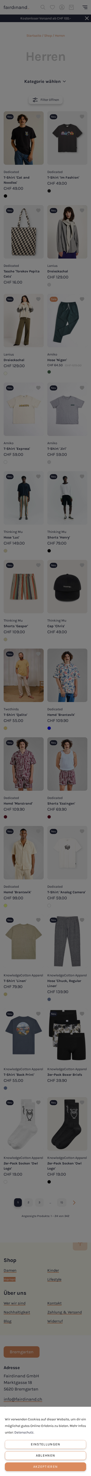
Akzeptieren (45, 1467)
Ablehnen (45, 1455)
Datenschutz (23, 1432)
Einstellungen (45, 1444)
